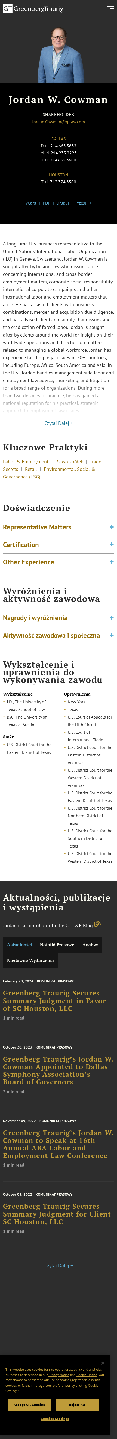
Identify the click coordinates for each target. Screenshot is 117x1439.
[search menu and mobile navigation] (112, 8)
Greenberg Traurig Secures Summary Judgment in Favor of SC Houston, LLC (54, 1000)
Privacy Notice (58, 1375)
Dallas (58, 138)
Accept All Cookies (29, 1404)
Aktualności (19, 945)
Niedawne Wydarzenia (30, 960)
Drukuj (63, 203)
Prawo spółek (69, 461)
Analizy (90, 945)
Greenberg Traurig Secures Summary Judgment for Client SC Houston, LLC (57, 1213)
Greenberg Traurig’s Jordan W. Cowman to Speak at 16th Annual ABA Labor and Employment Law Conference (58, 1144)
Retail (31, 469)
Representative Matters (37, 527)
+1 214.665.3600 (60, 160)
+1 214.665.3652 (60, 145)
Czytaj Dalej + (58, 423)
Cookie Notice (86, 1375)
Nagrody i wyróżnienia (35, 617)
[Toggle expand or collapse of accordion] (111, 527)
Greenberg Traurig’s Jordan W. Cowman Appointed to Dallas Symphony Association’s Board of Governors (58, 1070)
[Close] (102, 1363)
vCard (31, 203)
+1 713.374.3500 (60, 182)
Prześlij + (83, 203)
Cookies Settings (55, 1419)
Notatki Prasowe (57, 945)
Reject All (77, 1404)
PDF (46, 203)
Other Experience (28, 562)
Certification (21, 544)
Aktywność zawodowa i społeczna (51, 635)
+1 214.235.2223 (61, 153)
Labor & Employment (25, 461)
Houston (58, 174)
